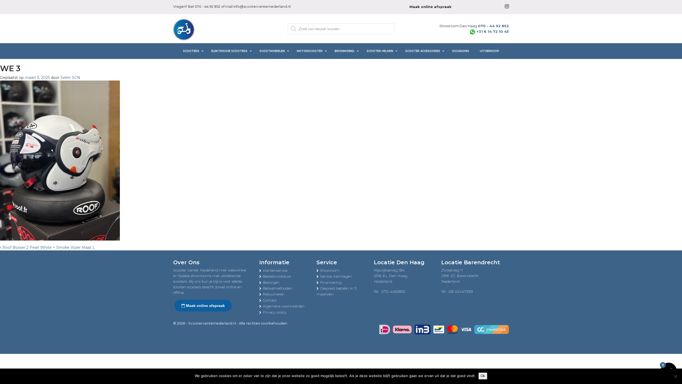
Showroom (330, 270)
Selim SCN (70, 77)
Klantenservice (275, 270)
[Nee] (675, 376)
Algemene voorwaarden (284, 306)
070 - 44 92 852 (207, 6)
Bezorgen (271, 282)
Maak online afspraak (205, 305)
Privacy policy (274, 312)
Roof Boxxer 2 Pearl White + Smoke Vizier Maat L (48, 247)
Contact (270, 300)
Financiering (331, 282)
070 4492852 (393, 291)
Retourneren (274, 294)
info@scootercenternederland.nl (262, 6)
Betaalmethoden (277, 288)
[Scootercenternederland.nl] (183, 29)
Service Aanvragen (336, 276)
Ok (483, 376)
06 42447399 (461, 291)
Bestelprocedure (277, 276)
